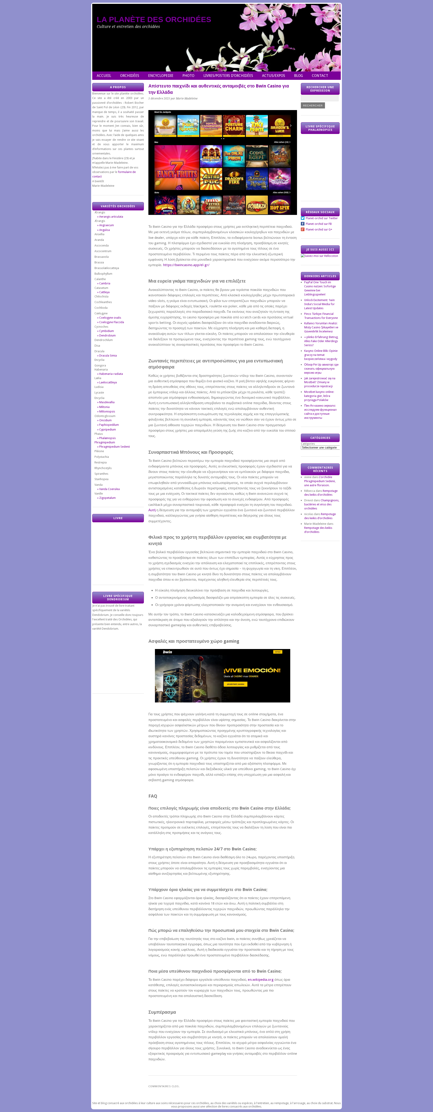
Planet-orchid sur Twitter (322, 218)
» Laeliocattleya (107, 382)
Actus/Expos (273, 76)
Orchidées (129, 76)
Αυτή (152, 510)
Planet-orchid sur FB (319, 224)
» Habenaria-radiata (110, 373)
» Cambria (103, 283)
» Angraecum (105, 225)
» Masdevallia (106, 402)
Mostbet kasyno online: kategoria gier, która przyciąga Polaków (319, 396)
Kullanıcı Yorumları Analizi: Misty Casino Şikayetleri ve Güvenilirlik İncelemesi (321, 327)
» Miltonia (103, 407)
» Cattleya (103, 292)
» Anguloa (103, 230)
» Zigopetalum (106, 498)
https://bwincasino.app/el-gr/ (186, 265)
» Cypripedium (106, 429)
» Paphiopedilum (108, 424)
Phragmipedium (104, 442)
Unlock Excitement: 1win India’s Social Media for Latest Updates (319, 304)
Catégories (308, 443)
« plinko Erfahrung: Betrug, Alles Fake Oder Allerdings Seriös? (321, 341)
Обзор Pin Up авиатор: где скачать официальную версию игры (321, 368)
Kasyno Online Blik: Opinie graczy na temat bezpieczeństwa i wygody (321, 355)
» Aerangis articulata (110, 216)
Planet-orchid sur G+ (319, 229)
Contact (320, 76)
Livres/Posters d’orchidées (228, 76)
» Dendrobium (106, 335)
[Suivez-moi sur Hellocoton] (319, 256)
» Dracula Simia (107, 355)
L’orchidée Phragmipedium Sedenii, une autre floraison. (320, 481)
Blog (298, 76)
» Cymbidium (105, 331)
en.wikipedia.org (261, 980)
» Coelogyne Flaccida (110, 322)
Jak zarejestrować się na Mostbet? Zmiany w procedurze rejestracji (319, 382)
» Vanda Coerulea (108, 489)
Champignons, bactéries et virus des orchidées (321, 504)
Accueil (104, 76)
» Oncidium (104, 420)
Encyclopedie (160, 76)
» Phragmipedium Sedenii (113, 446)
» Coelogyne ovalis (109, 317)
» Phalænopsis (106, 438)
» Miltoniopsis (106, 411)
